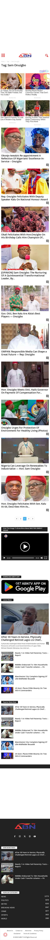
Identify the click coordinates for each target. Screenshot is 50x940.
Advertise (28, 930)
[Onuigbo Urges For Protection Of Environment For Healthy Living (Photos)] (25, 412)
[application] (25, 546)
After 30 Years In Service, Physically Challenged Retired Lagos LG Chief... (21, 638)
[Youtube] (35, 837)
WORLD (4, 919)
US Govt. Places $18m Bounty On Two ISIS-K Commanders (31, 689)
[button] (25, 547)
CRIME (3, 911)
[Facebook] (15, 837)
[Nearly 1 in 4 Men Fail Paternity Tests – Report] (7, 656)
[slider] (23, 557)
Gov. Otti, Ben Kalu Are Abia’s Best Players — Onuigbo (20, 315)
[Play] (4, 558)
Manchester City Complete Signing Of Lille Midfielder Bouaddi (31, 677)
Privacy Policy (38, 930)
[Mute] (42, 558)
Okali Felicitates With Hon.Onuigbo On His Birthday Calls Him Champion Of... (23, 236)
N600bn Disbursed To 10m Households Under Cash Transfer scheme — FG (31, 666)
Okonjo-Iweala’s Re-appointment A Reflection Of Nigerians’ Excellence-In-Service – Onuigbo (22, 158)
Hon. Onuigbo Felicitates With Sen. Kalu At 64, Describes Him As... (23, 505)
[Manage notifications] (5, 935)
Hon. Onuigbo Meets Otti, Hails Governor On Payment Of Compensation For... (24, 391)
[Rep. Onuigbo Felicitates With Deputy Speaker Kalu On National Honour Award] (25, 181)
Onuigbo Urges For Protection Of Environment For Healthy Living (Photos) (24, 429)
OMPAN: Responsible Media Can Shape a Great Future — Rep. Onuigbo (24, 353)
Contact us (19, 930)
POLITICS (4, 900)
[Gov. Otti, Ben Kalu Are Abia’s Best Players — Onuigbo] (25, 298)
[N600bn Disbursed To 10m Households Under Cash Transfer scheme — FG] (7, 668)
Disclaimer (17, 933)
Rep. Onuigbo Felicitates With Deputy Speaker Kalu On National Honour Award (24, 198)
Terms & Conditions (29, 933)
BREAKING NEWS (8, 908)
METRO (4, 904)
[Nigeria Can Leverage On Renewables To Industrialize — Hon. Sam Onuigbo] (25, 450)
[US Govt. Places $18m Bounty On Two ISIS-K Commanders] (7, 690)
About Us (10, 930)
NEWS (3, 897)
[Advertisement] (25, 26)
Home (2, 61)
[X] (25, 837)
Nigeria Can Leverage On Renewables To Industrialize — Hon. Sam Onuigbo (24, 467)
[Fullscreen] (45, 558)
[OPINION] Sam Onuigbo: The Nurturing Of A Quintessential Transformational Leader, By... (24, 275)
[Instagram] (20, 837)
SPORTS (4, 915)
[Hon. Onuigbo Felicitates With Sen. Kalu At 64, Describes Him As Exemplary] (25, 488)
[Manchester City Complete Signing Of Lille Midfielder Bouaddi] (7, 679)
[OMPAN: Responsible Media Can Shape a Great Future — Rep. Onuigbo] (25, 336)
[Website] (30, 837)
